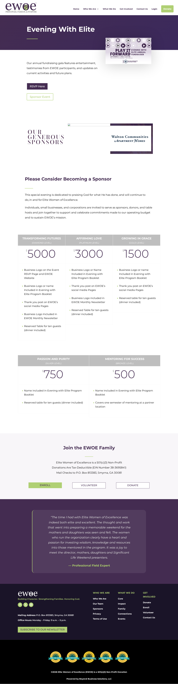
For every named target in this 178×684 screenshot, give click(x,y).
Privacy (97, 613)
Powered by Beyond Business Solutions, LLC (89, 679)
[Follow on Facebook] (20, 605)
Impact (122, 603)
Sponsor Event (40, 96)
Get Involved (126, 9)
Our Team (98, 603)
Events (121, 618)
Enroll (45, 485)
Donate (167, 9)
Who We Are (89, 9)
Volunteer (89, 485)
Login (154, 9)
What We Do (109, 9)
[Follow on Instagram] (31, 605)
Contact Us (142, 9)
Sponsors (98, 608)
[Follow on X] (25, 605)
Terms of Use (100, 618)
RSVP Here (37, 86)
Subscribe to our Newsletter (42, 629)
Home (76, 9)
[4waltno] (131, 138)
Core (120, 598)
